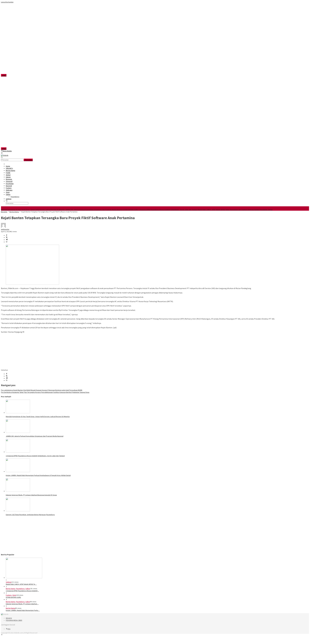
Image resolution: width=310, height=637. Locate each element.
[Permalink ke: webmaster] (3, 227)
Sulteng (8, 582)
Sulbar (27, 588)
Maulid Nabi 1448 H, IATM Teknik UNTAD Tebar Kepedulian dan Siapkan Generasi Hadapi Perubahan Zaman (235, 209)
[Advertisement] (16, 39)
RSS (9, 629)
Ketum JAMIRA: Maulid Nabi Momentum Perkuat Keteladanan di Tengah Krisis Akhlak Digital (38, 475)
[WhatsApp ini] (7, 242)
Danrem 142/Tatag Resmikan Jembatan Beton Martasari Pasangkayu (30, 514)
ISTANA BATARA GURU (130, 209)
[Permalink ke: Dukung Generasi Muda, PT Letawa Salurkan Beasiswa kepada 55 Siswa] (18, 491)
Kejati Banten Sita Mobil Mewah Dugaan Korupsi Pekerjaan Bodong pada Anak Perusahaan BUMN (41, 390)
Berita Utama (10, 588)
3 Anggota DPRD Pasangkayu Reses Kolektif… (22, 591)
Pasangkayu (20, 588)
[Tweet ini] (7, 237)
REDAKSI (9, 618)
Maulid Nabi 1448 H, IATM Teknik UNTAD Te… (21, 584)
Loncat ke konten (7, 2)
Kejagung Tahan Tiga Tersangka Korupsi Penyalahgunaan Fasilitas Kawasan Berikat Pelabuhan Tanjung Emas (45, 392)
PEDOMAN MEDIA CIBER (14, 620)
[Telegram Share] (7, 240)
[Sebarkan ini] (7, 235)
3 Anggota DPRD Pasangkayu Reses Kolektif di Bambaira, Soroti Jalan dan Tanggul (168, 209)
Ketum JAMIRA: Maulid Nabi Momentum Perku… (23, 610)
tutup (3, 75)
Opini (14, 595)
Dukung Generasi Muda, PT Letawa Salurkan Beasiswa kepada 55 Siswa (31, 495)
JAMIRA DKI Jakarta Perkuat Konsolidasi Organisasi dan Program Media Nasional (94, 209)
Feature (9, 595)
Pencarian (28, 160)
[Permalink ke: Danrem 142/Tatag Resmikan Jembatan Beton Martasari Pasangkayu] (18, 511)
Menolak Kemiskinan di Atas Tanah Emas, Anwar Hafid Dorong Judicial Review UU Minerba (33, 209)
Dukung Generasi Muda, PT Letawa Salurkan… (22, 604)
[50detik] (4, 155)
